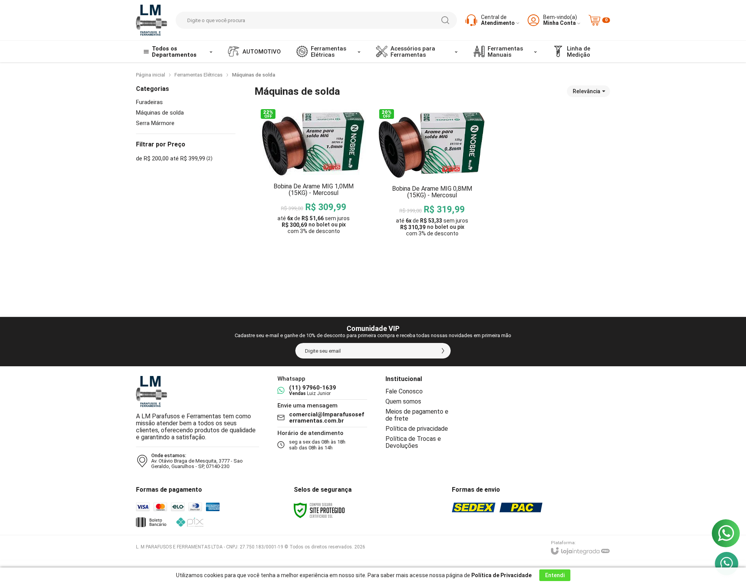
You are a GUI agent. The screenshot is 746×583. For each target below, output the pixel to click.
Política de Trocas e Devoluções (413, 442)
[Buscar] (445, 20)
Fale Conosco (404, 391)
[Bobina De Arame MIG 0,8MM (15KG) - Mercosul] (432, 191)
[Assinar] (443, 351)
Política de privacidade (416, 428)
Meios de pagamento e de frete (416, 415)
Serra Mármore (155, 123)
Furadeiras (149, 102)
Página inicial (150, 75)
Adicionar (335, 250)
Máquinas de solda (160, 113)
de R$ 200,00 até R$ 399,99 (174, 158)
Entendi (555, 575)
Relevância (586, 91)
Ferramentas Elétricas (198, 75)
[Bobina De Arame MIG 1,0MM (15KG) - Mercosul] (313, 191)
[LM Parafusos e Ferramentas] (151, 20)
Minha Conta (559, 23)
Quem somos (403, 401)
